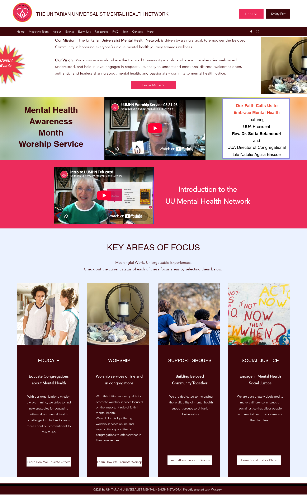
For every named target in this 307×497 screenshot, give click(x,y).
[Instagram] (257, 31)
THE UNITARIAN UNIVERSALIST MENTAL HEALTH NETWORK (102, 14)
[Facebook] (251, 31)
